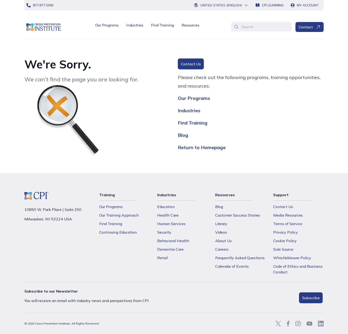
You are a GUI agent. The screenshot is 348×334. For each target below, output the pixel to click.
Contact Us (191, 64)
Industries (134, 25)
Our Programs (107, 25)
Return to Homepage (202, 147)
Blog (183, 135)
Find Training (162, 25)
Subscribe (311, 297)
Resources (190, 25)
